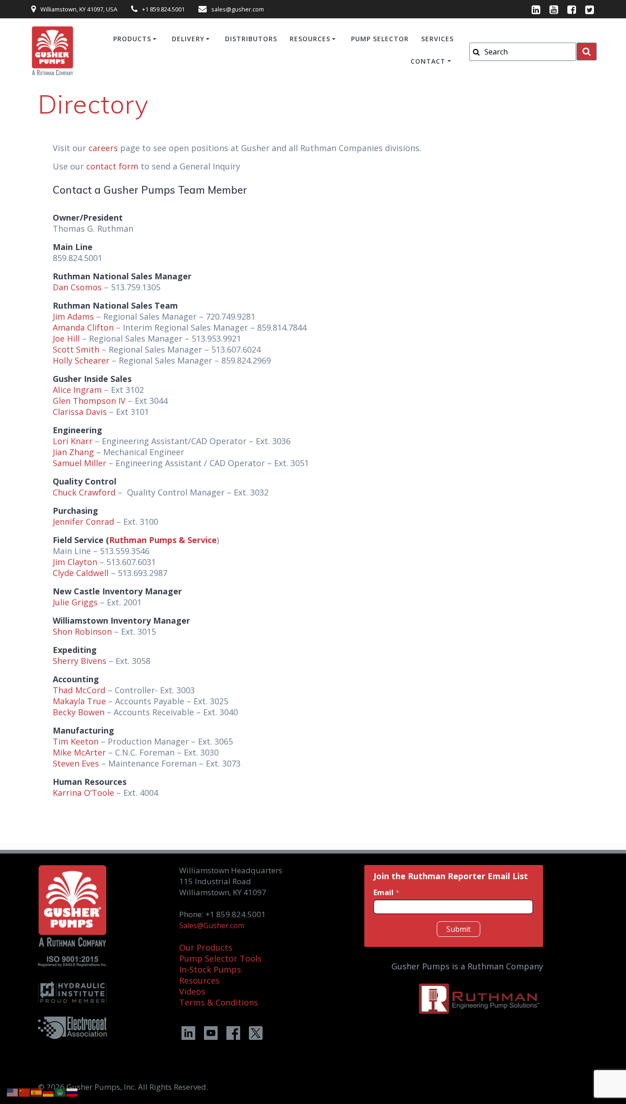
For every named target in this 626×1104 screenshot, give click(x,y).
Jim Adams (73, 316)
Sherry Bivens (79, 660)
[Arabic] (60, 1092)
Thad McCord (79, 690)
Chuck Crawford (84, 492)
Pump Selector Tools (220, 958)
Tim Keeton (76, 741)
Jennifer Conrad (83, 521)
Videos (192, 991)
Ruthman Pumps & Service (163, 539)
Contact (428, 61)
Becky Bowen (78, 712)
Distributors (251, 39)
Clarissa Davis (80, 411)
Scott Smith (76, 349)
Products (132, 39)
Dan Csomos (77, 287)
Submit (458, 929)
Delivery (188, 39)
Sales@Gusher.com (211, 925)
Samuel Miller (79, 462)
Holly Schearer (81, 360)
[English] (13, 1092)
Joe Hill (66, 338)
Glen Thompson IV (89, 400)
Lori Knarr (73, 440)
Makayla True (79, 701)
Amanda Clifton (83, 327)
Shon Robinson (82, 631)
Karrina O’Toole (83, 792)
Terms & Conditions (218, 1002)
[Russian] (72, 1092)
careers (103, 147)
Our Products (205, 947)
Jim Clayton (75, 561)
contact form (112, 166)
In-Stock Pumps (210, 969)
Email (386, 892)
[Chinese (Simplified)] (25, 1092)
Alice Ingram (77, 389)
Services (437, 39)
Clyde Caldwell (81, 572)
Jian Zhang (73, 451)
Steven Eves (76, 763)
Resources (310, 39)
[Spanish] (37, 1092)
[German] (49, 1092)
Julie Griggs (75, 602)
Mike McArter (79, 752)
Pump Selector (380, 39)
